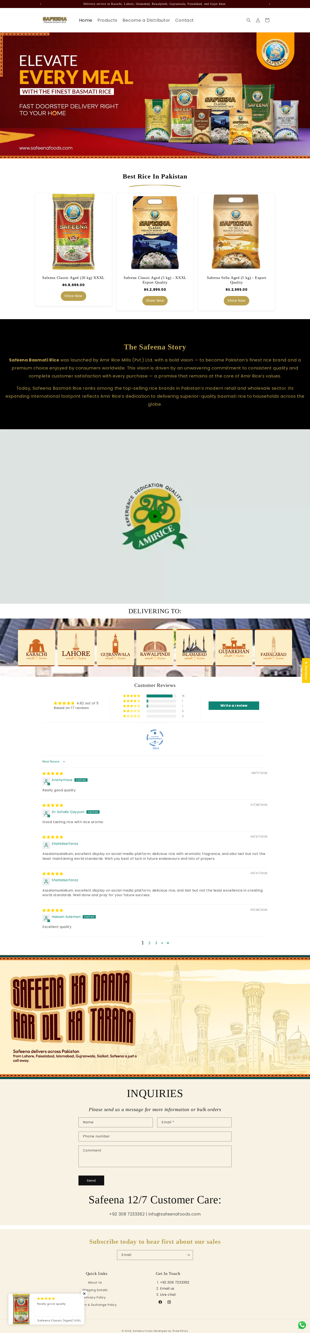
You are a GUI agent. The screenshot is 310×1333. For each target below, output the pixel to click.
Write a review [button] (234, 705)
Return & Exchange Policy (96, 1304)
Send (91, 1180)
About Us (95, 1282)
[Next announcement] (269, 4)
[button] (248, 20)
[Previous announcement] (40, 4)
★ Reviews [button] (306, 670)
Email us (167, 1288)
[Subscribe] (188, 1255)
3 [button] (156, 943)
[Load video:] (155, 516)
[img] (52, 773)
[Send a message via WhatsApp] (302, 1325)
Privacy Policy (95, 1297)
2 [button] (149, 943)
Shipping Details (95, 1290)
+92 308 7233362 (174, 1282)
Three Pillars (180, 1331)
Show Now (73, 295)
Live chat (168, 1294)
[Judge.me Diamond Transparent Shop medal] (155, 737)
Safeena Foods (143, 1331)
